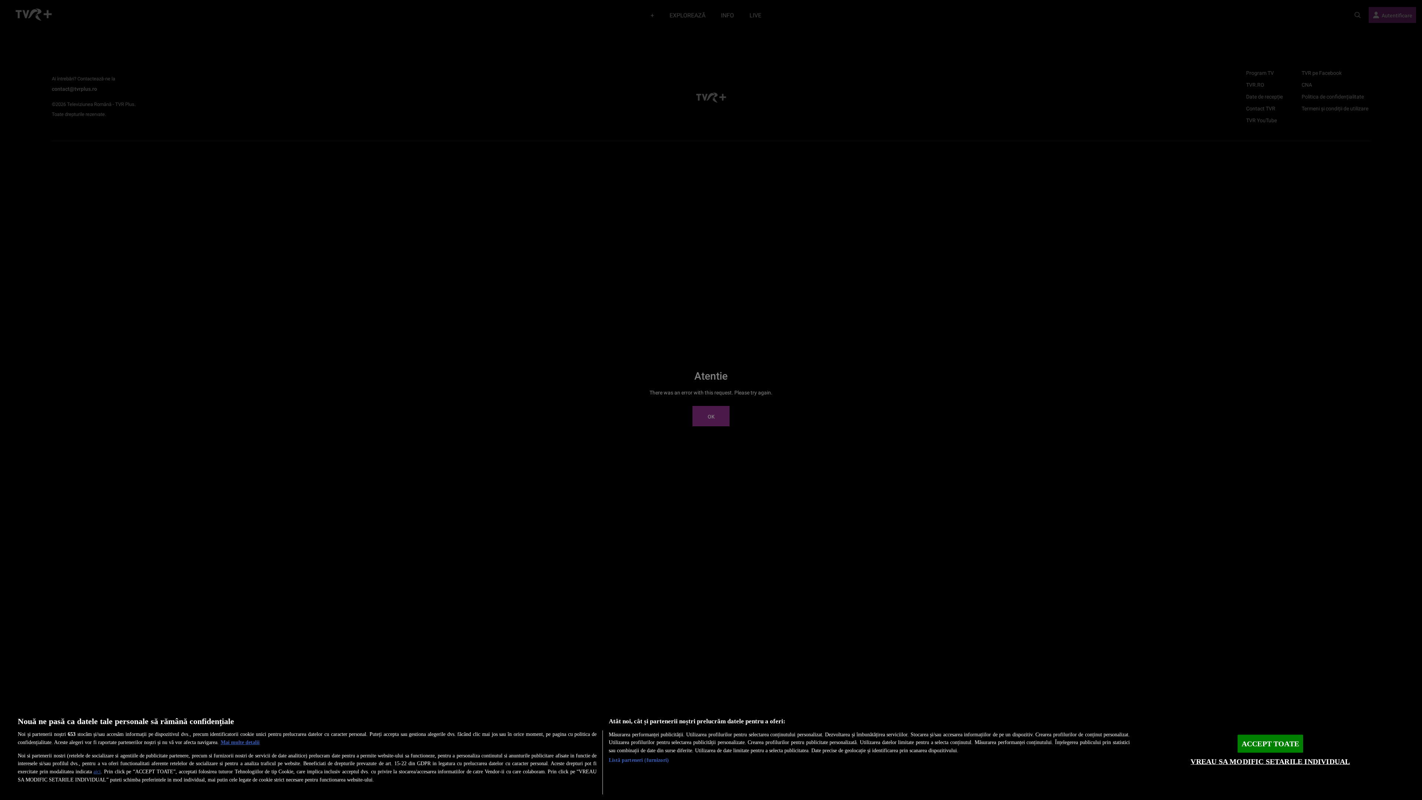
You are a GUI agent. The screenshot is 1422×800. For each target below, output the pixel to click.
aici (97, 771)
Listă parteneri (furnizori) (639, 760)
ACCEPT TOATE (1270, 744)
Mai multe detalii (240, 742)
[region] (711, 752)
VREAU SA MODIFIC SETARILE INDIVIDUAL (1270, 762)
